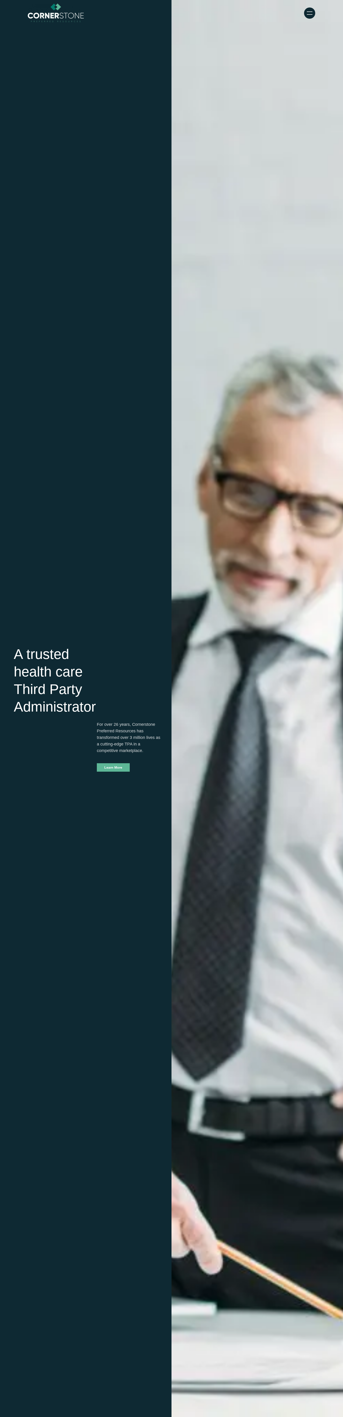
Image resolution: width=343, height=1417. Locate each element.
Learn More (113, 767)
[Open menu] (309, 13)
